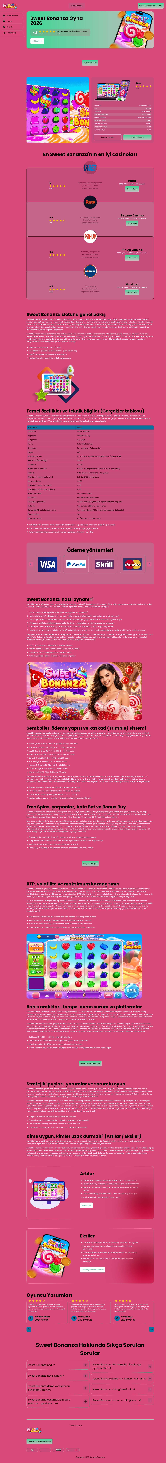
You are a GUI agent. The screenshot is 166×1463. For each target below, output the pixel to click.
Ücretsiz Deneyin (107, 137)
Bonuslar (10, 27)
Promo (9, 21)
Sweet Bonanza (12, 15)
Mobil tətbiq (11, 33)
